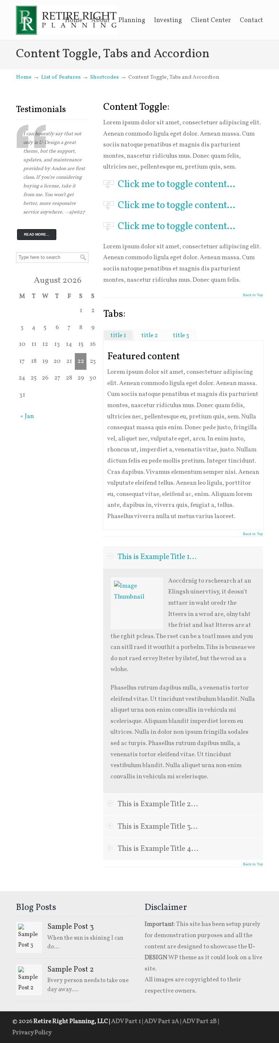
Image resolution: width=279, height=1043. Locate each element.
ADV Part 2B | (200, 1021)
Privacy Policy (32, 1032)
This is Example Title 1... (157, 557)
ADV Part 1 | (127, 1021)
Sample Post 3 (70, 927)
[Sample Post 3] (29, 937)
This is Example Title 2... (158, 804)
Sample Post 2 (70, 969)
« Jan (27, 416)
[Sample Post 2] (29, 980)
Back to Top (253, 295)
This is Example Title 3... (158, 826)
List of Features (61, 77)
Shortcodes (104, 77)
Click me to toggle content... (176, 184)
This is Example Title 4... (158, 849)
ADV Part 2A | (163, 1021)
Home (24, 77)
